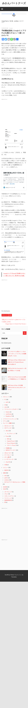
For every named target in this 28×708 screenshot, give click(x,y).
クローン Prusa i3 (11, 445)
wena (5, 407)
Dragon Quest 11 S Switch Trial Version (16, 324)
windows (6, 480)
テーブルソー (8, 455)
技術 (4, 473)
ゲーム (5, 421)
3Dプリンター (8, 428)
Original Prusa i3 (11, 441)
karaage (11, 28)
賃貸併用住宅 (8, 500)
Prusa (7, 436)
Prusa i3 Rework (11, 443)
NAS (5, 475)
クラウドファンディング (10, 419)
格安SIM (6, 470)
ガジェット (4, 315)
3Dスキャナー (8, 426)
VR (5, 405)
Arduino (8, 412)
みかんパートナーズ (14, 3)
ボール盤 (6, 457)
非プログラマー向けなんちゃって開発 (14, 482)
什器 (5, 464)
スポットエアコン (9, 496)
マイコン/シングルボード (11, 409)
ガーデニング (8, 491)
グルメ (6, 494)
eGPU (7, 402)
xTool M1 (8, 462)
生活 (10, 315)
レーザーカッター (9, 459)
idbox (7, 430)
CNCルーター (8, 453)
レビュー (5, 467)
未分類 (5, 487)
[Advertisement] (14, 114)
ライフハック (8, 498)
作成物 (7, 448)
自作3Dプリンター (11, 450)
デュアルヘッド (11, 433)
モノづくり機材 (7, 423)
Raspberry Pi (9, 416)
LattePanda (9, 414)
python (6, 477)
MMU (8, 439)
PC (5, 399)
